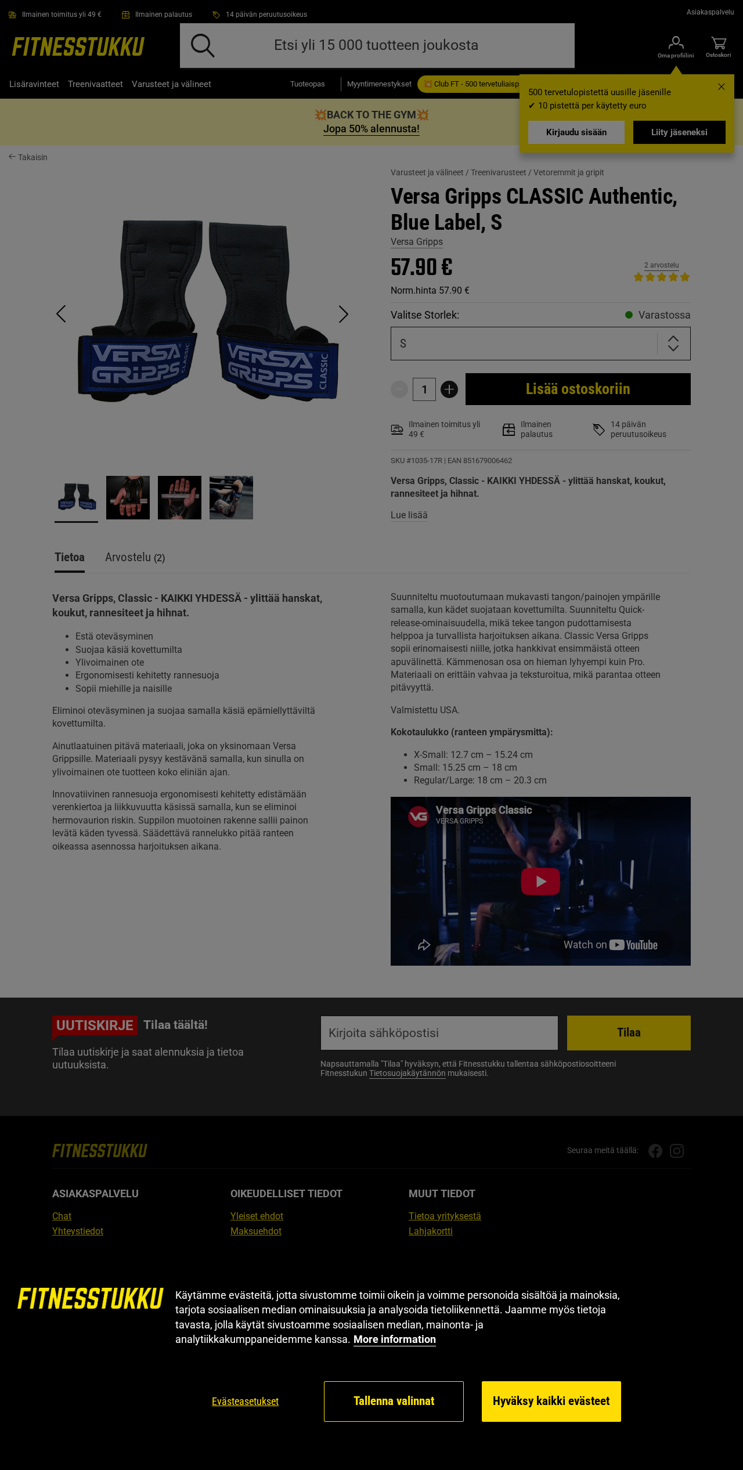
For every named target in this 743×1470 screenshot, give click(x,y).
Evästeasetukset (245, 1401)
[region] (371, 1355)
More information (395, 1339)
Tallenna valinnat (394, 1401)
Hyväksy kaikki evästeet (551, 1401)
